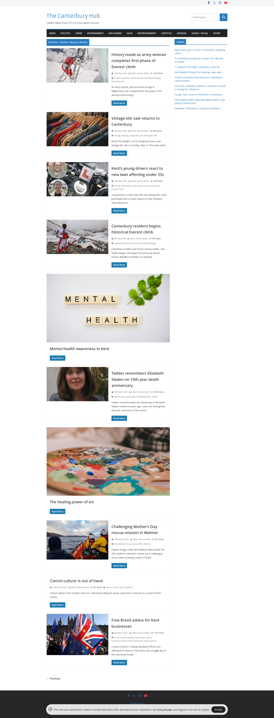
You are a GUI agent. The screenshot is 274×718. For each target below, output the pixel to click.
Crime (78, 33)
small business (150, 641)
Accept (218, 709)
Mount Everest (117, 81)
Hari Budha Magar (152, 78)
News (52, 33)
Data (130, 33)
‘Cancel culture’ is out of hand (76, 580)
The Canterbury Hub (73, 16)
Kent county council (141, 185)
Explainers (115, 33)
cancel (108, 587)
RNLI (141, 544)
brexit (116, 637)
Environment (95, 33)
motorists (155, 185)
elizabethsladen (143, 396)
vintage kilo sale (136, 135)
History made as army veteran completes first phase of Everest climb (138, 60)
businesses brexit (119, 641)
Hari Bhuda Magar (148, 243)
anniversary (119, 396)
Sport (216, 33)
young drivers (117, 189)
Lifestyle (166, 33)
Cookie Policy (137, 703)
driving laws (126, 185)
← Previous (53, 678)
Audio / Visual (200, 33)
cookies (205, 709)
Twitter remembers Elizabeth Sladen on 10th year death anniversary (137, 379)
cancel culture (118, 587)
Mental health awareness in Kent (79, 348)
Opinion (181, 33)
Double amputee (121, 78)
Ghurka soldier (137, 78)
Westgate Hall (150, 135)
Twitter (155, 396)
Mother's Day (125, 544)
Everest (128, 243)
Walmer (147, 544)
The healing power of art (72, 501)
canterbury (119, 243)
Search (223, 17)
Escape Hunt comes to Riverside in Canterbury (198, 94)
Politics (65, 33)
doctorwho (130, 396)
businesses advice (143, 637)
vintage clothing (121, 135)
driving (117, 185)
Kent (116, 544)
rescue (135, 544)
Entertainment (147, 33)
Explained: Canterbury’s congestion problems (197, 108)
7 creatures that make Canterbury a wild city (197, 66)
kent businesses (135, 641)
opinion (129, 587)
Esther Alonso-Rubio (140, 73)
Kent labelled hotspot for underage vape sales (198, 72)
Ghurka (135, 243)
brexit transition (127, 637)
